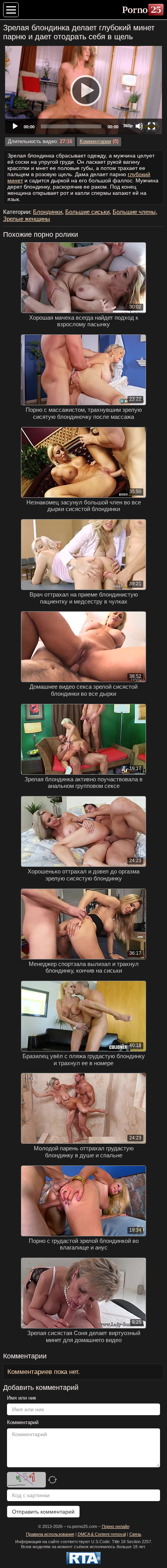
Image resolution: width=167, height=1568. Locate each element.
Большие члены (134, 211)
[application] (83, 90)
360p (128, 125)
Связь (135, 1534)
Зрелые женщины (26, 218)
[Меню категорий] (11, 9)
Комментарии (95, 141)
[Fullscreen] (151, 126)
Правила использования (50, 1534)
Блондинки (47, 211)
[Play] (83, 90)
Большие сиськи (87, 211)
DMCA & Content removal (102, 1534)
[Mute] (139, 126)
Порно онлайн (115, 1526)
